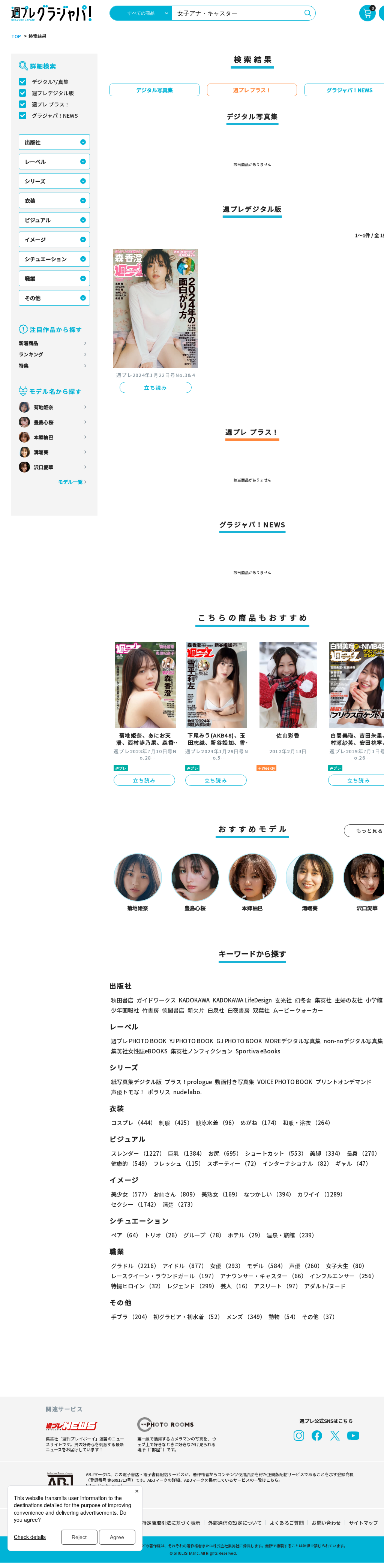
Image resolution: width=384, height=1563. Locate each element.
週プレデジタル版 (53, 93)
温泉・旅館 (292, 1235)
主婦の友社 (348, 1000)
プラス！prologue (188, 1082)
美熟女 (221, 1194)
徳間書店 (173, 1010)
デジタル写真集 (50, 81)
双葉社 (261, 1010)
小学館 (374, 1000)
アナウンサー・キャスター (263, 1276)
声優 (306, 1266)
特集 (23, 365)
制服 (176, 1122)
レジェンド (192, 1286)
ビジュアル (38, 220)
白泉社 (215, 1010)
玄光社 (283, 1000)
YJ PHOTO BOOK (191, 1041)
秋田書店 (122, 1000)
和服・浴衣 (308, 1122)
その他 (32, 298)
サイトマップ (363, 1522)
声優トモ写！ (128, 1092)
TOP (16, 36)
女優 (227, 1266)
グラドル (135, 1266)
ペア (126, 1235)
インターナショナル (297, 1163)
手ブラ (130, 1317)
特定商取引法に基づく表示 (171, 1522)
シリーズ (35, 181)
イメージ (35, 239)
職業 (30, 278)
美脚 (327, 1153)
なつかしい (269, 1194)
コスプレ (133, 1122)
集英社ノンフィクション (201, 1051)
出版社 (32, 142)
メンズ (246, 1317)
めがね (260, 1122)
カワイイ (321, 1194)
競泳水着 (216, 1122)
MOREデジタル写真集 (293, 1041)
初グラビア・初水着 (188, 1317)
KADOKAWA (194, 1000)
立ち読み (155, 387)
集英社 (323, 1000)
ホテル (246, 1235)
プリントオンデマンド (343, 1082)
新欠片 (196, 1010)
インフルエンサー (343, 1276)
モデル (266, 1266)
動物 (283, 1317)
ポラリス (159, 1092)
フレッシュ (178, 1163)
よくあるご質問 (287, 1522)
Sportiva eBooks (258, 1051)
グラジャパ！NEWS (55, 115)
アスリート (277, 1286)
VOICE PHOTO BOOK (284, 1082)
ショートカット (276, 1153)
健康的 (130, 1163)
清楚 (179, 1204)
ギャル (353, 1163)
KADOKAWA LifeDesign (242, 1000)
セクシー (135, 1204)
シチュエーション (46, 259)
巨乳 (186, 1153)
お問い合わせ (326, 1522)
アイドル (184, 1266)
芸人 (235, 1286)
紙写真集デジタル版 (136, 1082)
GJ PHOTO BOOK (239, 1041)
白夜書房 (238, 1010)
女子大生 (347, 1266)
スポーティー (233, 1163)
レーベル (35, 161)
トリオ (162, 1235)
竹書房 (150, 1010)
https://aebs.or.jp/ (104, 1485)
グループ (204, 1235)
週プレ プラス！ (51, 104)
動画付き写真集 (234, 1082)
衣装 (30, 200)
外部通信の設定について (235, 1522)
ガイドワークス (156, 1000)
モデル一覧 (70, 481)
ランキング (31, 354)
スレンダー (138, 1153)
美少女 (130, 1194)
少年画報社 (125, 1010)
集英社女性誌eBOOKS (139, 1051)
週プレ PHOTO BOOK (138, 1041)
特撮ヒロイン (137, 1286)
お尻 (225, 1153)
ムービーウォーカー (298, 1010)
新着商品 (28, 343)
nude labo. (187, 1092)
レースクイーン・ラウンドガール (164, 1276)
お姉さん (175, 1194)
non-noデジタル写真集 (353, 1041)
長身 (363, 1153)
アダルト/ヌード (325, 1286)
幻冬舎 (303, 1000)
